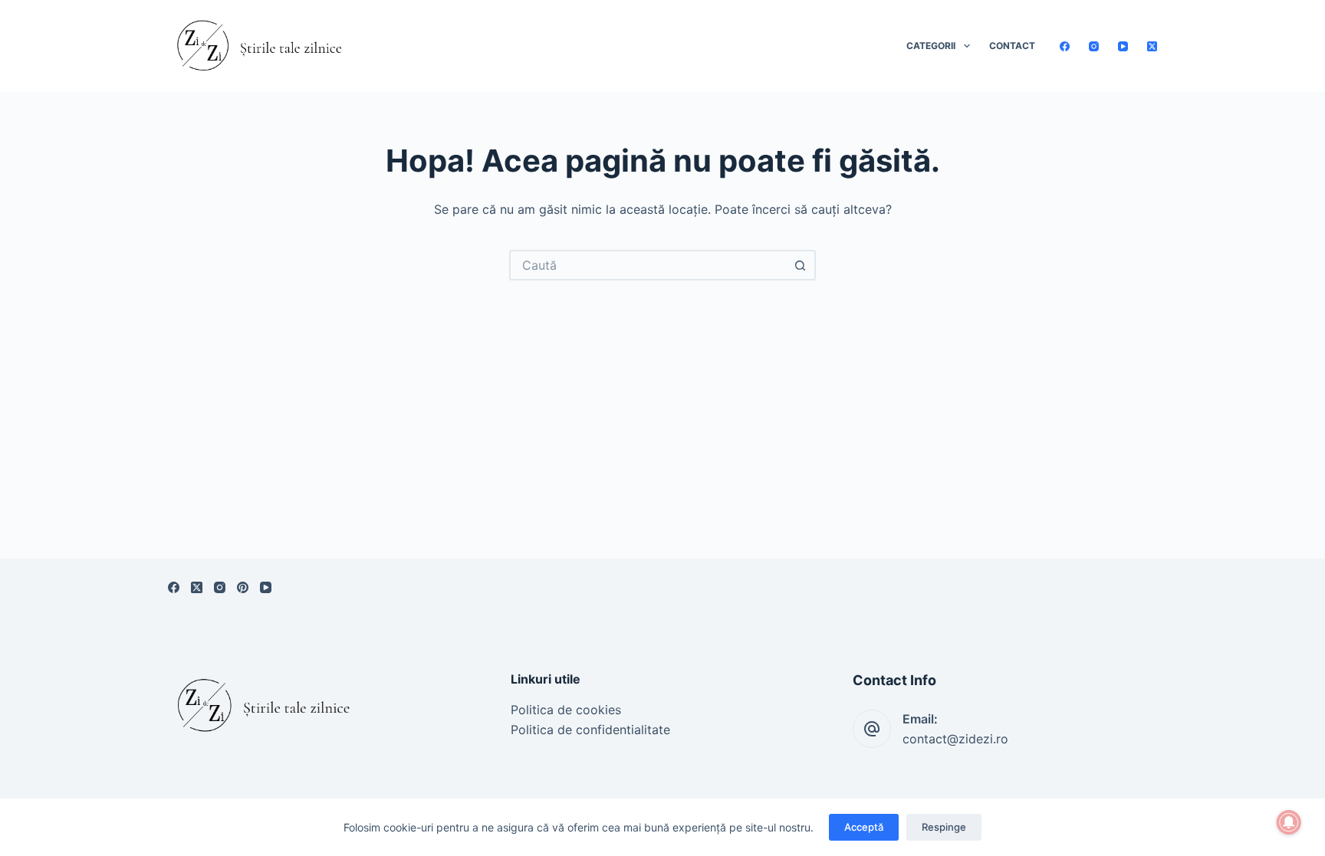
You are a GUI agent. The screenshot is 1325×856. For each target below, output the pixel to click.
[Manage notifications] (1289, 822)
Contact (1012, 45)
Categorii (930, 45)
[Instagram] (1094, 46)
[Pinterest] (242, 587)
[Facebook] (1065, 46)
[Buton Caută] (800, 265)
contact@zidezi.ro (955, 738)
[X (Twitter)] (1152, 46)
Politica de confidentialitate (590, 729)
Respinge (944, 827)
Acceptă (863, 827)
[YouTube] (1123, 46)
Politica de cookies (566, 709)
